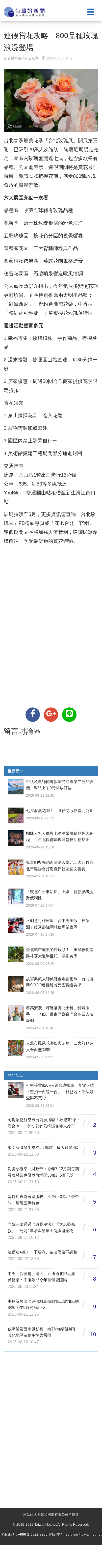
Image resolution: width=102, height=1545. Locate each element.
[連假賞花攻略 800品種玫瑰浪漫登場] (32, 714)
